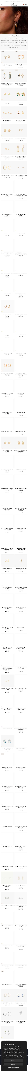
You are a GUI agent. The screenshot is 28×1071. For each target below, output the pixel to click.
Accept (13, 1060)
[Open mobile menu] (2, 4)
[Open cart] (26, 4)
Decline (13, 1064)
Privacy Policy (20, 1056)
